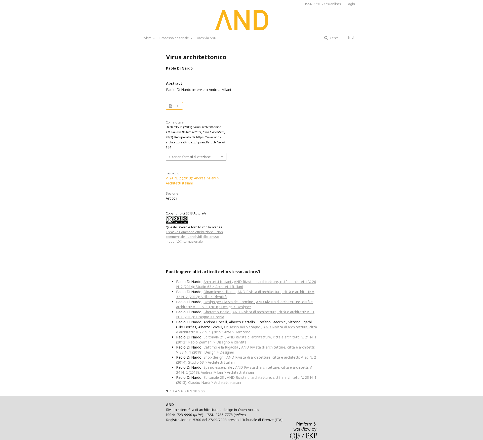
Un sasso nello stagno (242, 327)
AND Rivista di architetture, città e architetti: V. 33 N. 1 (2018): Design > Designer (244, 304)
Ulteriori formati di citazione (190, 156)
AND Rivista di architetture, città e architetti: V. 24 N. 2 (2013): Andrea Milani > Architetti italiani (244, 370)
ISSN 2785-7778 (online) (323, 4)
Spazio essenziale (218, 367)
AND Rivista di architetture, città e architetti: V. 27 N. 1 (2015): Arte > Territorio (246, 329)
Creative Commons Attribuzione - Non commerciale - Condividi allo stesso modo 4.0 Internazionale (194, 237)
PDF (176, 106)
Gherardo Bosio (217, 311)
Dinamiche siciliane (219, 291)
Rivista (147, 38)
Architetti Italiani (218, 281)
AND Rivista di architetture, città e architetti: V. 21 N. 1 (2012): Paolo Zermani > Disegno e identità (246, 339)
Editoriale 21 (214, 337)
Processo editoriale (174, 38)
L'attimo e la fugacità (221, 347)
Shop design (214, 357)
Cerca (333, 38)
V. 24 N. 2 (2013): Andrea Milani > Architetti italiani (192, 180)
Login (351, 4)
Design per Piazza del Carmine (229, 301)
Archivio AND (206, 38)
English (353, 37)
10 (195, 391)
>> (203, 391)
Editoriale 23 (214, 377)
